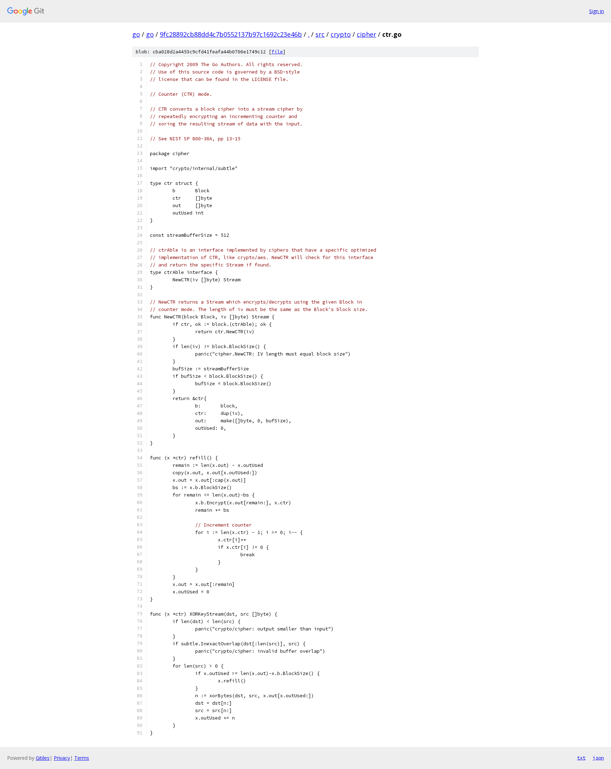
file (277, 52)
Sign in (596, 11)
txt (581, 758)
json (598, 758)
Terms (81, 758)
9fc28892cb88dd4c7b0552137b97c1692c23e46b (231, 34)
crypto (341, 34)
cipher (366, 34)
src (320, 34)
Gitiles (43, 758)
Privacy (62, 758)
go (136, 34)
